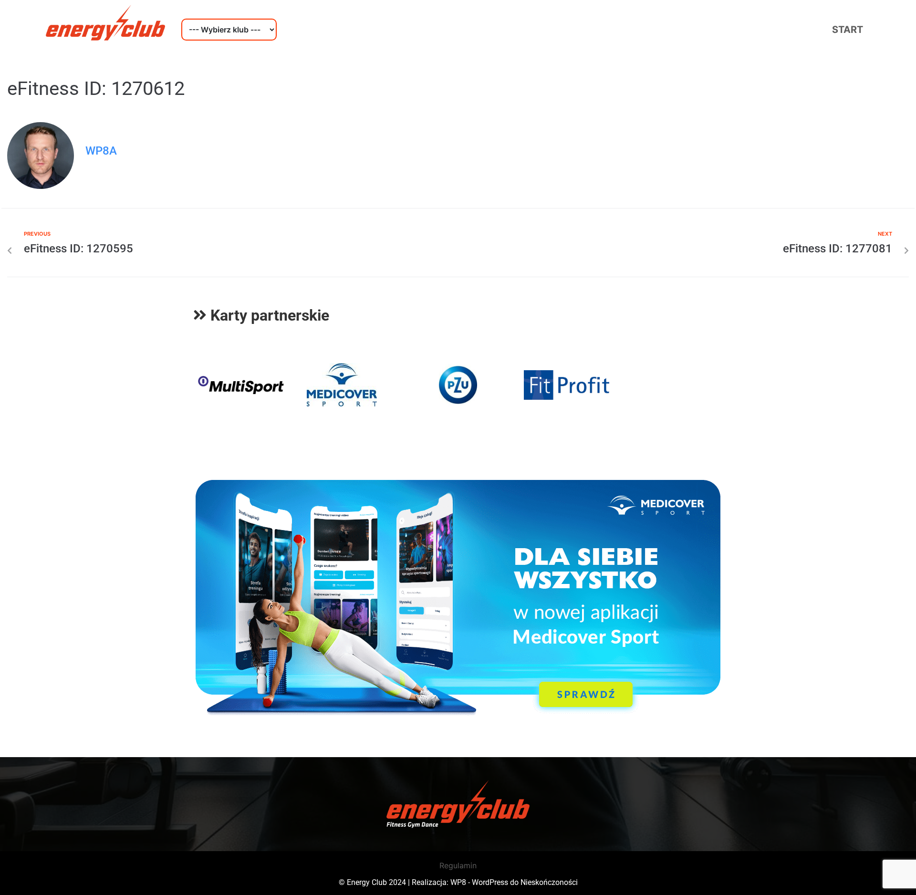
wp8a (101, 150)
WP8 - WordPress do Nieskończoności (514, 882)
